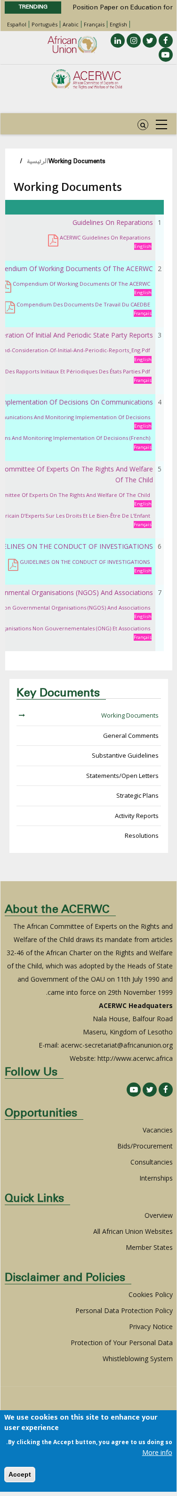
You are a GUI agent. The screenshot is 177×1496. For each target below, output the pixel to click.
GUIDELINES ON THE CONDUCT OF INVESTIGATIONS (85, 561)
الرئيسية (37, 162)
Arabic (71, 24)
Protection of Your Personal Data (122, 1342)
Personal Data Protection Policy (124, 1310)
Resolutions (142, 835)
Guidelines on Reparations (112, 222)
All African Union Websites (133, 1231)
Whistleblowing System (138, 1358)
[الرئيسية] (86, 79)
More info (157, 1452)
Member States (149, 1247)
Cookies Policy (151, 1294)
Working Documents (130, 715)
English (118, 24)
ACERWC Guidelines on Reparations (105, 237)
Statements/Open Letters (122, 775)
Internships (156, 1178)
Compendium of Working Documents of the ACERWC (81, 283)
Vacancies (158, 1129)
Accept (19, 1474)
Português (44, 24)
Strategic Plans (137, 795)
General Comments (131, 735)
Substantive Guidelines (125, 755)
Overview (159, 1215)
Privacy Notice (151, 1326)
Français (94, 24)
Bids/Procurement (145, 1145)
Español (16, 24)
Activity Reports (137, 815)
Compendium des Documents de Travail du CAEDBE (83, 304)
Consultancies (151, 1161)
